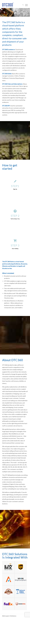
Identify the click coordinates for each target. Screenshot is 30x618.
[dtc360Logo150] (12, 5)
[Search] (22, 5)
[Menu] (26, 5)
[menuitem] (22, 5)
